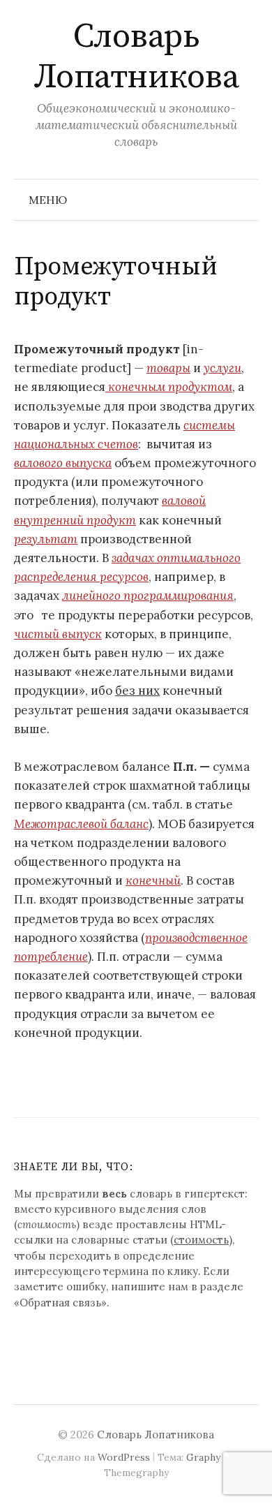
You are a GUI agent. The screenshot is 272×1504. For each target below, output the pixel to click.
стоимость (201, 1239)
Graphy (203, 1457)
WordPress (124, 1457)
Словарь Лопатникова (136, 57)
